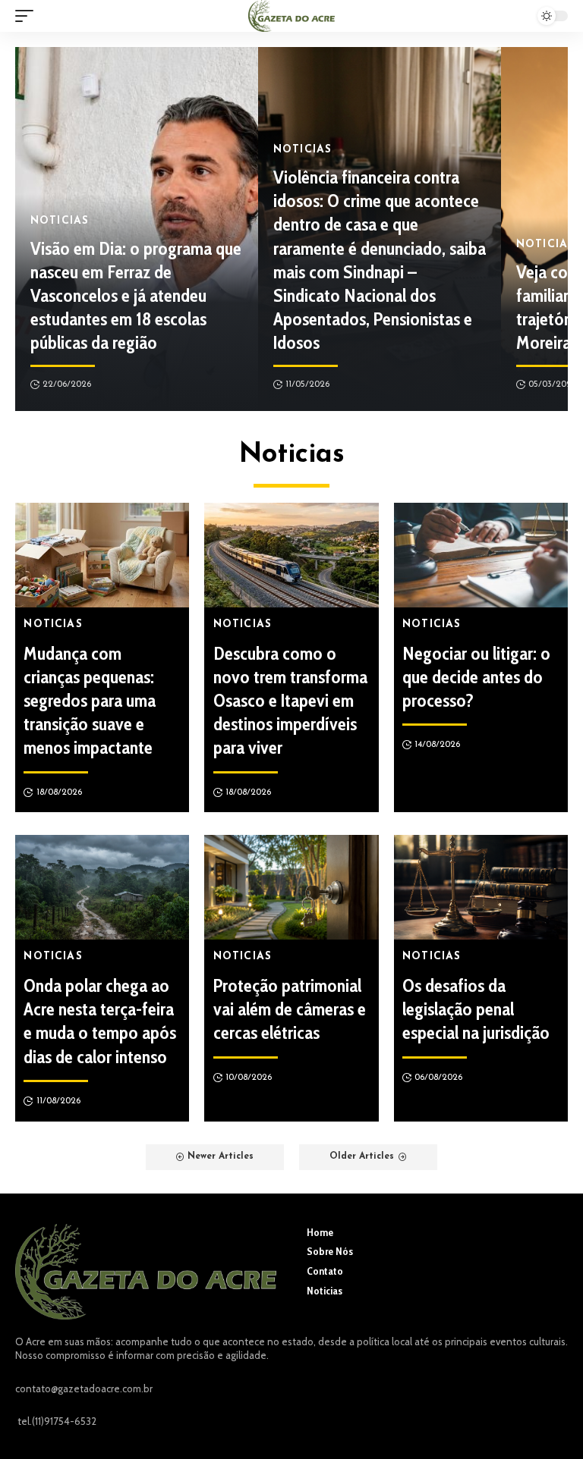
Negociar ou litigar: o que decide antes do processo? (476, 676)
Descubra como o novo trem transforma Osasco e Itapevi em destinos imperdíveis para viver (290, 700)
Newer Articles (221, 1156)
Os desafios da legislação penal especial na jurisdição (476, 1008)
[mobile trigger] (28, 16)
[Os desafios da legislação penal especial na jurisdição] (481, 887)
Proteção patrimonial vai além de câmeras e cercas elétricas (289, 1008)
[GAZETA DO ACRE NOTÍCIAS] (291, 16)
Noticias (59, 221)
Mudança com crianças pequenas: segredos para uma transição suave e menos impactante (90, 700)
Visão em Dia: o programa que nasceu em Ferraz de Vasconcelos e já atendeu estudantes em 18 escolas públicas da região (135, 295)
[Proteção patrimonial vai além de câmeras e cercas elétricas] (291, 887)
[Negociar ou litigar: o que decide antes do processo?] (481, 555)
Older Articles (361, 1156)
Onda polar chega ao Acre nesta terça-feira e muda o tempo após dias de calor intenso (100, 1021)
